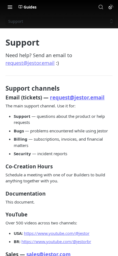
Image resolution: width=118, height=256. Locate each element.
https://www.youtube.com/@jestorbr (56, 241)
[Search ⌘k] (100, 6)
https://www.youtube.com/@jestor (56, 233)
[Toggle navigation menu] (9, 6)
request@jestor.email (30, 63)
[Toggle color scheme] (110, 6)
